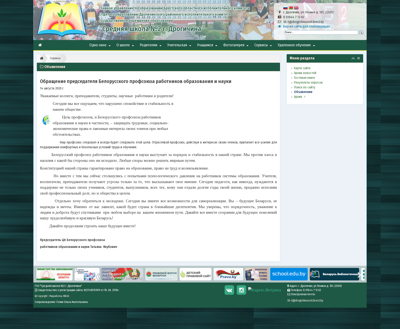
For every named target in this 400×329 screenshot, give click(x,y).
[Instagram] (242, 289)
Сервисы (263, 46)
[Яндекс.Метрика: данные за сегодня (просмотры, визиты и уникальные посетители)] (264, 290)
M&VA (66, 296)
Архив (298, 97)
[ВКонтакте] (230, 289)
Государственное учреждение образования (136, 20)
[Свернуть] (353, 58)
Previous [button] (38, 274)
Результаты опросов (308, 82)
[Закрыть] (358, 58)
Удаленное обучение (297, 46)
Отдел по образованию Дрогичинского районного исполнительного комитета (165, 14)
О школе (125, 46)
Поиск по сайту (304, 87)
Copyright (43, 296)
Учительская (179, 46)
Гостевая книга (304, 78)
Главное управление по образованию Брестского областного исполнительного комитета (174, 8)
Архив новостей (305, 73)
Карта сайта (302, 68)
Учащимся (207, 46)
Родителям (151, 46)
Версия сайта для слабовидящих (306, 26)
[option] (54, 274)
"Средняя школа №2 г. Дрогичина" (151, 28)
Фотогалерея (236, 46)
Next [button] (359, 274)
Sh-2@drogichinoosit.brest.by (305, 300)
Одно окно (100, 46)
